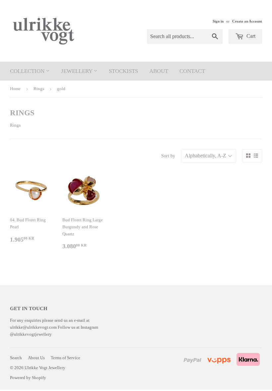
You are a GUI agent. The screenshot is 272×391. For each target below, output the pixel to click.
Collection (28, 71)
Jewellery (77, 71)
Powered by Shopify (28, 377)
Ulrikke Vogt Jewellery (45, 367)
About (158, 71)
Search (16, 357)
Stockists (123, 71)
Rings (39, 88)
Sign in (218, 21)
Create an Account (247, 21)
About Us (36, 357)
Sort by (168, 155)
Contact (192, 71)
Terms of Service (65, 357)
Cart (250, 36)
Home (15, 88)
